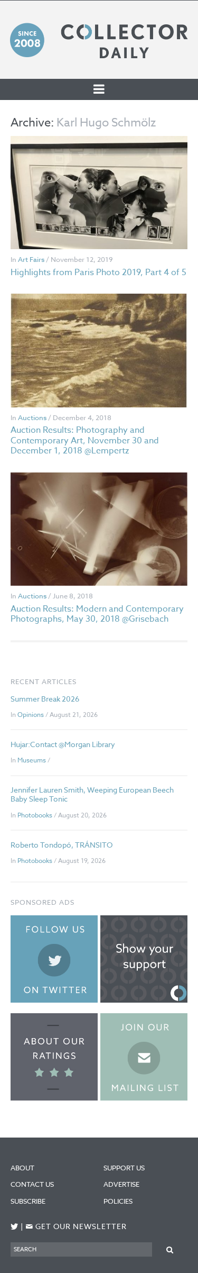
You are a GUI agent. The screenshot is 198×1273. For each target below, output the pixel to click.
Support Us (124, 1167)
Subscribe (28, 1201)
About (22, 1167)
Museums (31, 760)
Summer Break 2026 (45, 699)
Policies (118, 1201)
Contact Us (32, 1184)
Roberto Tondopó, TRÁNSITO (61, 845)
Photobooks (34, 815)
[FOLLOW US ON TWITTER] (14, 1226)
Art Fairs (31, 259)
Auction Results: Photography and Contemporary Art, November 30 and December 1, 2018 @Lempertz (85, 440)
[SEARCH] (169, 1249)
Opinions (30, 714)
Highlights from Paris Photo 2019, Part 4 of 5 (98, 272)
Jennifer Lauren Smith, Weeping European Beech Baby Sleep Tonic (92, 794)
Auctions (32, 417)
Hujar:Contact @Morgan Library (63, 744)
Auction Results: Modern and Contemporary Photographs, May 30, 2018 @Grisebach (97, 614)
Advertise (121, 1184)
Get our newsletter (76, 1226)
